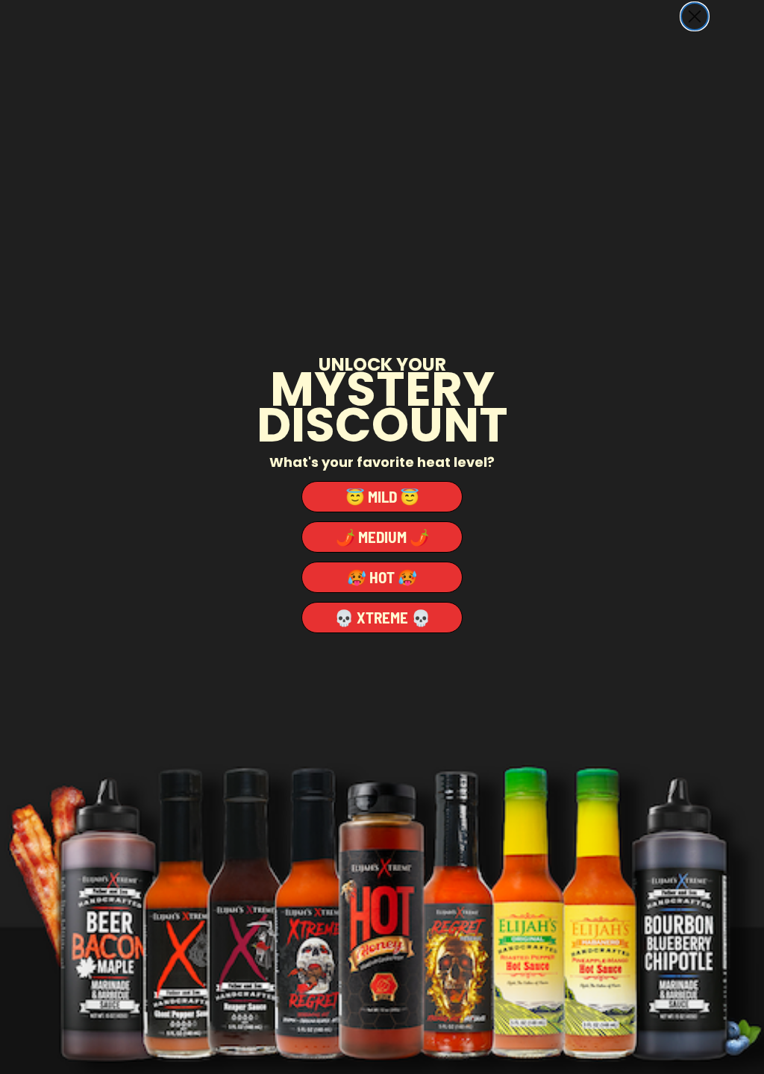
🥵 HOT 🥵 (382, 577)
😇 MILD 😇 (382, 496)
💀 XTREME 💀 (382, 617)
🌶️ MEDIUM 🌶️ (382, 536)
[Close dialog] (694, 16)
